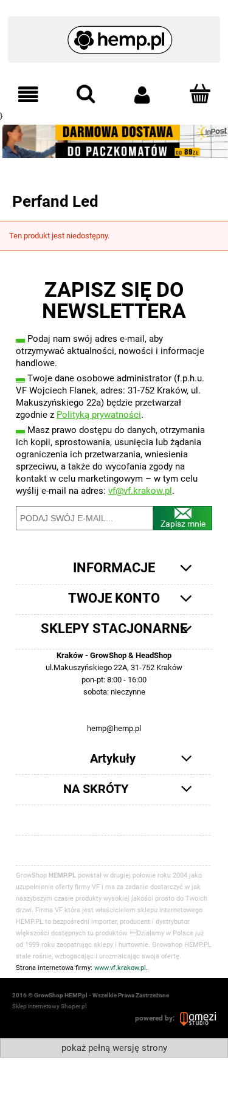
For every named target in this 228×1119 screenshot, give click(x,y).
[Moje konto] (142, 94)
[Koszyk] (199, 93)
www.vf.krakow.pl (120, 968)
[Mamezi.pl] (198, 1018)
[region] (114, 141)
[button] (28, 94)
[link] (114, 141)
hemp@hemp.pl (114, 728)
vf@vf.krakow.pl (140, 490)
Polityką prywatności (99, 414)
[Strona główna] (114, 34)
